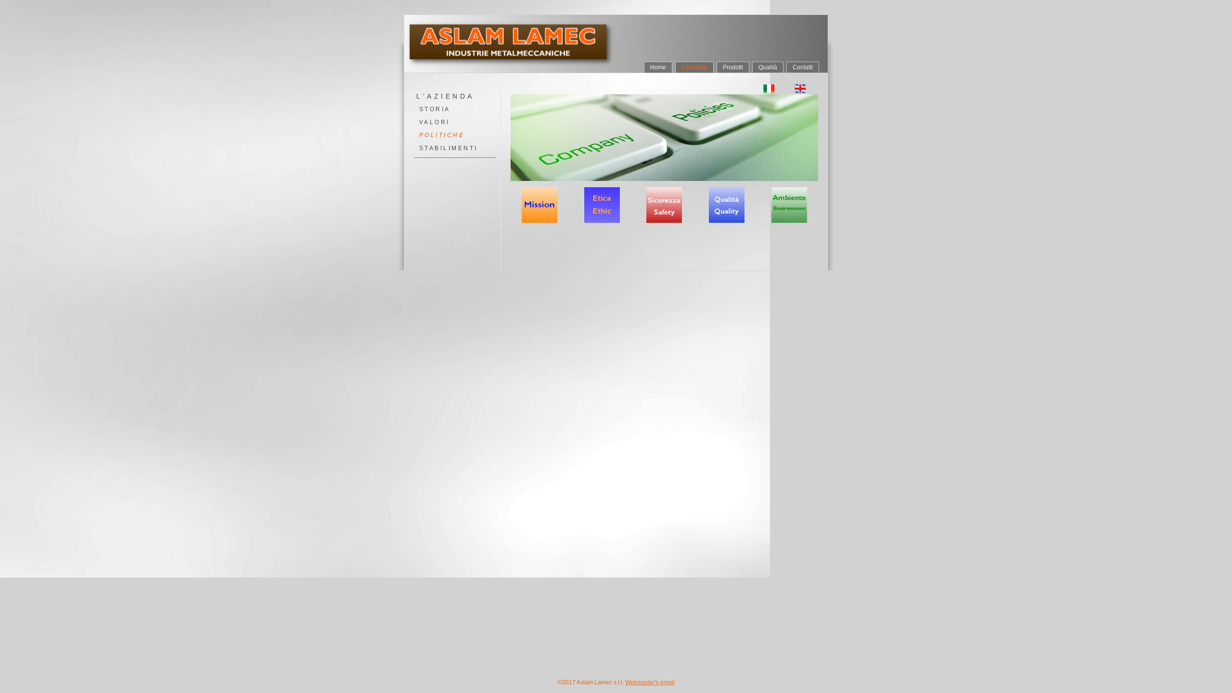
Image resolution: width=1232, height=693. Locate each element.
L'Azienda (694, 67)
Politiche (441, 135)
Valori (434, 122)
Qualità (767, 67)
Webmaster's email (650, 682)
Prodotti (733, 67)
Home (658, 67)
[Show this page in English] (800, 88)
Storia (434, 109)
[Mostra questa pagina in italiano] (769, 88)
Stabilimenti (448, 148)
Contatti (803, 67)
